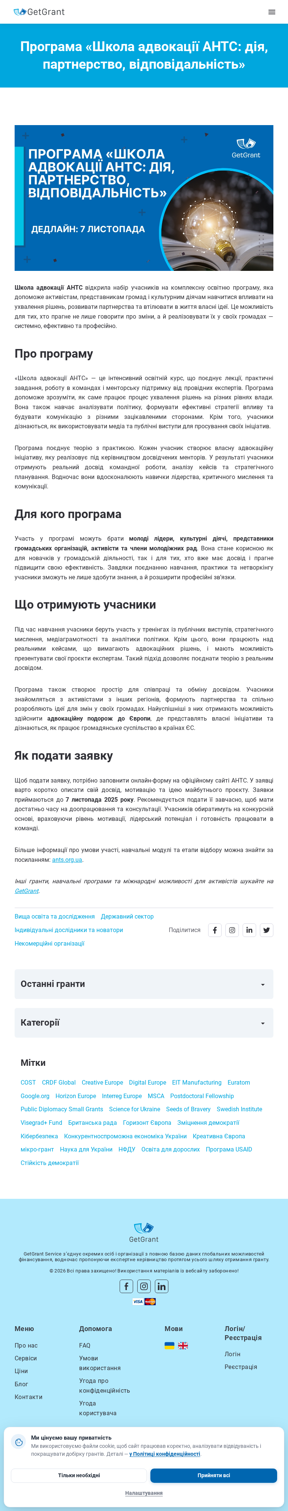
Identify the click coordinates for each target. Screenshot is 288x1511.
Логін (232, 1354)
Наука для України (86, 1149)
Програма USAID (229, 1149)
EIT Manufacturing (197, 1082)
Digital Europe (147, 1082)
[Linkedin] (161, 1286)
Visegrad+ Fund (41, 1122)
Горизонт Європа (147, 1122)
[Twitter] (266, 930)
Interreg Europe (122, 1096)
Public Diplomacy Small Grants (62, 1109)
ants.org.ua (67, 859)
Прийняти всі (214, 1475)
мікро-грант (37, 1149)
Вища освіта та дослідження (55, 916)
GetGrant (26, 891)
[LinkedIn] (249, 930)
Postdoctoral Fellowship (202, 1096)
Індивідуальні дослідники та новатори (69, 930)
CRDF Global (59, 1082)
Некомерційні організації (49, 943)
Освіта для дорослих (170, 1149)
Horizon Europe (76, 1096)
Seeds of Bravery (188, 1109)
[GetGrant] (41, 12)
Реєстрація (241, 1366)
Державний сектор (127, 916)
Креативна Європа (219, 1136)
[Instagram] (232, 930)
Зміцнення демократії (208, 1122)
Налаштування (144, 1493)
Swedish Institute (239, 1109)
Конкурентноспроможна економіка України (125, 1136)
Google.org (35, 1096)
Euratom (239, 1082)
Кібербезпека (39, 1136)
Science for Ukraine (134, 1109)
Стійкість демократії (50, 1162)
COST (28, 1082)
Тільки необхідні (79, 1475)
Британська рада (92, 1122)
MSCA (156, 1096)
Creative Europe (102, 1082)
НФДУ (126, 1149)
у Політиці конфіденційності (164, 1454)
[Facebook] (215, 930)
